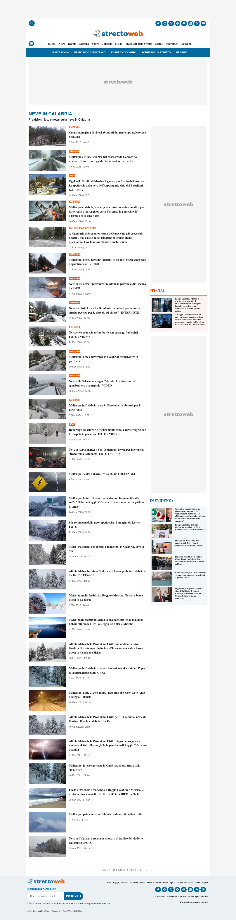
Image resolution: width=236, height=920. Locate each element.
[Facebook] (158, 23)
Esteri (197, 882)
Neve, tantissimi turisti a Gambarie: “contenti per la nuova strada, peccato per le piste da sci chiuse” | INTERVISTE (104, 310)
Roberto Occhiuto (123, 52)
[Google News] (190, 23)
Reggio (72, 44)
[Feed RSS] (197, 23)
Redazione (172, 896)
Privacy (204, 896)
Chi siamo (160, 896)
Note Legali (193, 896)
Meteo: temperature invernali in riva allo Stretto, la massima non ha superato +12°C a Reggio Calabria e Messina (106, 621)
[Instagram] (164, 23)
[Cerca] (32, 23)
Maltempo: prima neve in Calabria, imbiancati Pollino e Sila (105, 814)
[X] (171, 23)
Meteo (159, 44)
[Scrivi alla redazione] (203, 23)
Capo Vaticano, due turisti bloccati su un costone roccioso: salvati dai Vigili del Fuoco (190, 575)
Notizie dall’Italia (185, 882)
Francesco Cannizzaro (89, 52)
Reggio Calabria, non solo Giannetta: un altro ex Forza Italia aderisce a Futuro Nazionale (190, 527)
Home (51, 44)
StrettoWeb (39, 911)
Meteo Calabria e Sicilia (157, 882)
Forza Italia (60, 52)
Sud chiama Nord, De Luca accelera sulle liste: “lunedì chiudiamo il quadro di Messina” (189, 543)
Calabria (107, 44)
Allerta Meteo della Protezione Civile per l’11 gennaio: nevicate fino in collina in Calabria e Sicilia (107, 719)
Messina (84, 44)
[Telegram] (177, 23)
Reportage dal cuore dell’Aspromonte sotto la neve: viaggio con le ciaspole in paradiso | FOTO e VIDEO (107, 431)
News (61, 44)
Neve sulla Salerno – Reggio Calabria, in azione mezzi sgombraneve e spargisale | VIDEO (102, 383)
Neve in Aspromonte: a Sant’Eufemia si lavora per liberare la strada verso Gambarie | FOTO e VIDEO (106, 451)
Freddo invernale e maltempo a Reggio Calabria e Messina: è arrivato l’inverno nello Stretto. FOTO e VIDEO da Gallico (106, 792)
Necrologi (172, 44)
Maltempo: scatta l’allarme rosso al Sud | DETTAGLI (102, 474)
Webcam (186, 44)
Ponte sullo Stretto (156, 52)
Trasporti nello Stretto (138, 44)
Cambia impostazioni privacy (194, 902)
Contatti (182, 896)
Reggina (181, 52)
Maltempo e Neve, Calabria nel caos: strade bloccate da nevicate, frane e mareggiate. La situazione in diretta (103, 159)
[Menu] (31, 43)
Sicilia (118, 44)
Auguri (205, 882)
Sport (95, 44)
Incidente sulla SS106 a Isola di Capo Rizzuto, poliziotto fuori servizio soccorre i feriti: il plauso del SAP (189, 560)
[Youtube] (184, 23)
